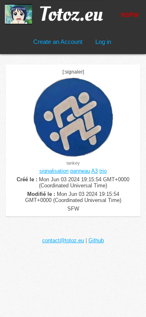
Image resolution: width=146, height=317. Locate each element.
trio (103, 171)
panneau (80, 171)
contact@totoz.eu (63, 240)
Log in (103, 41)
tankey (73, 163)
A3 (94, 171)
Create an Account (57, 41)
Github (96, 240)
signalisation (54, 171)
